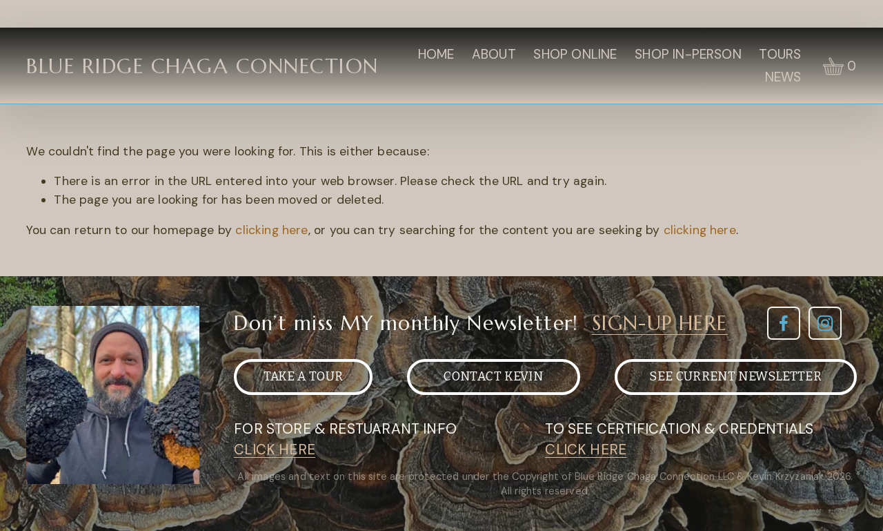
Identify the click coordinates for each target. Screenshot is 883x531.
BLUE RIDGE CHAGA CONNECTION (202, 66)
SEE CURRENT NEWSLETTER (735, 376)
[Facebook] (783, 323)
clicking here (271, 230)
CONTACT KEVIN (493, 376)
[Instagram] (825, 323)
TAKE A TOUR (304, 376)
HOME (436, 54)
